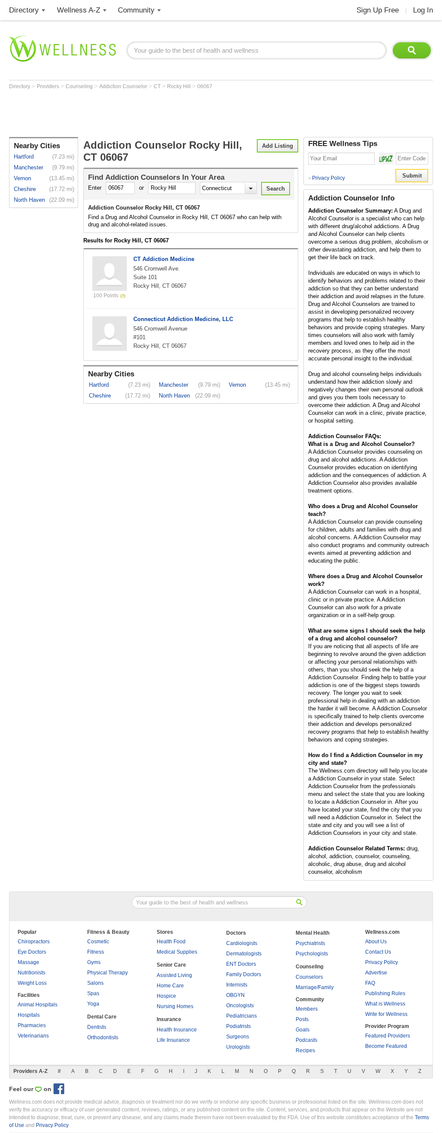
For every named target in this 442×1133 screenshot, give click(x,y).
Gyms (94, 962)
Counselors (309, 977)
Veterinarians (33, 1036)
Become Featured (386, 1046)
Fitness (95, 952)
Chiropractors (34, 942)
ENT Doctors (241, 964)
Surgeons (237, 1037)
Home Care (170, 986)
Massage (28, 962)
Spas (93, 993)
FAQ (370, 983)
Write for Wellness (386, 1014)
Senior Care (171, 965)
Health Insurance (177, 1030)
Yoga (93, 1004)
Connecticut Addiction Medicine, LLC (183, 319)
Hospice (166, 996)
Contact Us (378, 952)
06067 (204, 86)
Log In (423, 10)
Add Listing (277, 146)
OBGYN (235, 995)
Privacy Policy (326, 178)
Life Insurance (173, 1040)
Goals (302, 1030)
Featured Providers (387, 1036)
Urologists (238, 1047)
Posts (302, 1019)
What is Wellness (385, 1004)
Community (136, 10)
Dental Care (102, 1017)
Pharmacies (32, 1025)
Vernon (22, 178)
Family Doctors (243, 974)
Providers (48, 86)
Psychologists (312, 954)
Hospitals (29, 1015)
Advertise (376, 973)
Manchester (28, 167)
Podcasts (306, 1040)
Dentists (96, 1027)
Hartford (24, 156)
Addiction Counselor (123, 86)
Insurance (169, 1019)
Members (307, 1009)
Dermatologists (244, 954)
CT (158, 86)
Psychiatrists (310, 943)
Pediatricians (241, 1016)
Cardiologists (241, 943)
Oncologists (240, 1006)
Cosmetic (98, 942)
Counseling (80, 86)
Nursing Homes (175, 1006)
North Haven (29, 200)
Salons (95, 983)
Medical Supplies (177, 952)
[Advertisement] (166, 113)
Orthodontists (102, 1037)
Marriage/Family (315, 987)
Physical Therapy (107, 973)
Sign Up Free (378, 10)
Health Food (171, 942)
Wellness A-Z (78, 10)
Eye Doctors (32, 952)
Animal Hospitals (37, 1005)
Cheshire (25, 189)
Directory (24, 10)
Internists (236, 985)
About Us (376, 942)
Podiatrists (238, 1026)
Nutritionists (31, 973)
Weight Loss (32, 983)
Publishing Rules (385, 993)
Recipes (305, 1050)
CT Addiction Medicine (163, 259)
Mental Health (312, 933)
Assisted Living (174, 975)
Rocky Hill (179, 86)
